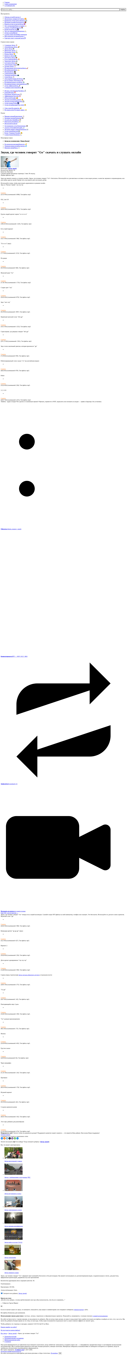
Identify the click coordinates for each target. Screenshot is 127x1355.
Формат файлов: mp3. (7, 175)
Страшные (10, 45)
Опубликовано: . (6, 1284)
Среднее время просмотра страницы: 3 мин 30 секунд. (18, 173)
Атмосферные (12, 47)
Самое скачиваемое (10, 4)
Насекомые (11, 52)
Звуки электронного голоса (13, 1210)
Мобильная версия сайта (12, 1340)
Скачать (3, 193)
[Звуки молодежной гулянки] (13, 1158)
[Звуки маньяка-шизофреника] (13, 1223)
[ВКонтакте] (2, 1138)
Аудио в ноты (10, 33)
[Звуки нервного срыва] (12, 1269)
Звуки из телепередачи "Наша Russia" (17, 141)
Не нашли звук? (15, 110)
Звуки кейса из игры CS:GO (13, 1242)
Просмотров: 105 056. (8, 1287)
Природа (10, 56)
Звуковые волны (14, 118)
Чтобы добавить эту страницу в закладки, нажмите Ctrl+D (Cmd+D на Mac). (25, 1324)
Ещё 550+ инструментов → (9, 913)
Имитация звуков (12, 121)
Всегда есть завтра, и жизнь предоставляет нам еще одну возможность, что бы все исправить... (32, 1300)
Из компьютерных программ (16, 84)
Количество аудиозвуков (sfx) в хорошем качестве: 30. (18, 1280)
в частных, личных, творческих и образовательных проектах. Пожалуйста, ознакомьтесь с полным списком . (54, 1316)
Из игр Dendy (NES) (13, 80)
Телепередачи (11, 75)
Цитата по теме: (6, 1298)
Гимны (10, 92)
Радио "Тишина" (13, 133)
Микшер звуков (14, 116)
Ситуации (10, 63)
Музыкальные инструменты (16, 68)
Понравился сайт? (7, 1133)
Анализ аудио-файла (14, 127)
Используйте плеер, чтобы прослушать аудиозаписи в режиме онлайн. (23, 183)
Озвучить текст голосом (14, 38)
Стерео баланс (13, 134)
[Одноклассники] (4, 1138)
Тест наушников (15, 26)
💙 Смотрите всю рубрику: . (14, 1293)
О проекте (7, 1341)
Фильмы (10, 71)
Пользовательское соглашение (14, 1338)
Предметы (10, 57)
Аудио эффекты (12, 86)
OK (60, 1353)
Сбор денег (13, 108)
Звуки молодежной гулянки (13, 1161)
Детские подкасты (14, 101)
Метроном (10, 123)
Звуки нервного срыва (11, 1272)
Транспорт (10, 61)
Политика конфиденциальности (11, 1351)
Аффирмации (12, 96)
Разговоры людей (13, 94)
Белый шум (11, 29)
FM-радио (11, 98)
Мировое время (12, 148)
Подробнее (54, 1353)
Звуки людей (12, 168)
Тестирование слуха (16, 126)
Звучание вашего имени (16, 129)
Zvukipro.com (19, 1350)
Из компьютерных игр (14, 82)
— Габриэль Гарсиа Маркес (9, 1303)
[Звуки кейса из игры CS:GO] (13, 1239)
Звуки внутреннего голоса (12, 1193)
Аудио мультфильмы (15, 105)
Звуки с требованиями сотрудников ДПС (17, 1177)
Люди (9, 48)
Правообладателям (10, 1336)
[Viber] (12, 1138)
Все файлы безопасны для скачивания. (13, 1313)
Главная (6, 2)
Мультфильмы (11, 70)
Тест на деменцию (15, 31)
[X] (10, 1138)
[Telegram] (7, 1138)
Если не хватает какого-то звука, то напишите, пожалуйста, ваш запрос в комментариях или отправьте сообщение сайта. (44, 1309)
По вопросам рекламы (15, 144)
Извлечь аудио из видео (14, 24)
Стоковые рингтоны (13, 87)
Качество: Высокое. (7, 172)
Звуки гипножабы (10, 1257)
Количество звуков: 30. (8, 170)
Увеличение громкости (15, 19)
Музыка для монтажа (15, 91)
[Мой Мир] (17, 1138)
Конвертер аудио (15, 20)
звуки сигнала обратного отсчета (29, 975)
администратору (79, 1309)
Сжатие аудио (13, 27)
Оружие (10, 66)
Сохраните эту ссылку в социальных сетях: (14, 1136)
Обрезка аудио (12, 17)
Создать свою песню (15, 34)
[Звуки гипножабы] (12, 1254)
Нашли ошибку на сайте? (9, 1327)
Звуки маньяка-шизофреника (13, 1226)
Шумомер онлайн (15, 22)
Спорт (9, 77)
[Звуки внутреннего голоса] (13, 1190)
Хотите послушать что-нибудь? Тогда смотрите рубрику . (25, 1142)
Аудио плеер (12, 131)
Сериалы (10, 73)
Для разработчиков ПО (14, 78)
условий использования (99, 1316)
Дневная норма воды (15, 146)
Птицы (9, 54)
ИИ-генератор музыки (14, 36)
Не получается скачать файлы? (10, 1330)
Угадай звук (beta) (12, 120)
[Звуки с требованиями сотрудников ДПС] (13, 1174)
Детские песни (13, 99)
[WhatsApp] (15, 1138)
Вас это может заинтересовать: (10, 1145)
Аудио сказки (11, 103)
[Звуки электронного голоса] (13, 1207)
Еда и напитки (12, 59)
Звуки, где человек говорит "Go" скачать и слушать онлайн (41, 152)
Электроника (11, 64)
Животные (11, 50)
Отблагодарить (5, 1134)
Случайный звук (9, 5)
